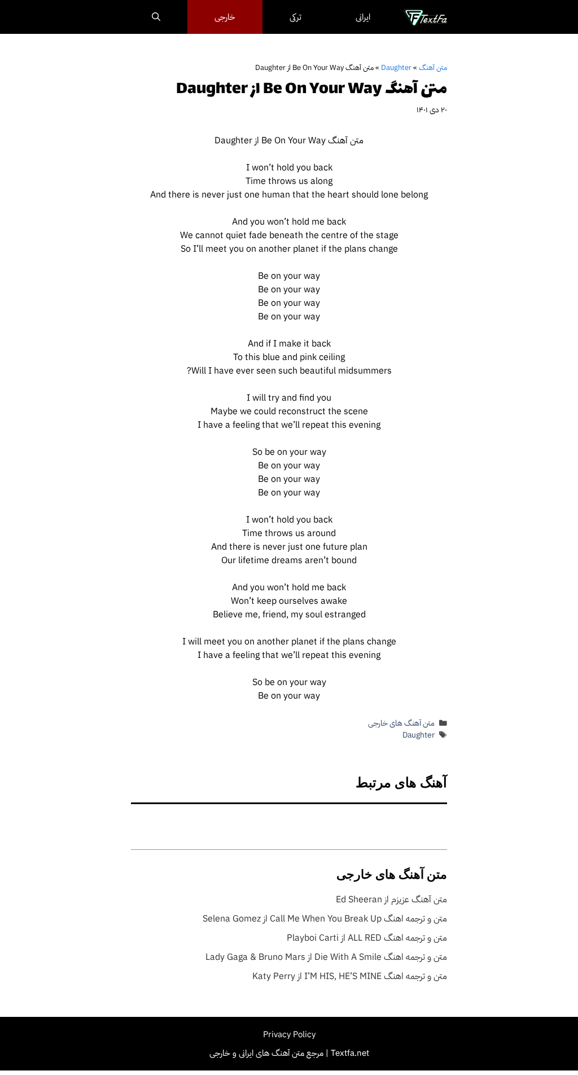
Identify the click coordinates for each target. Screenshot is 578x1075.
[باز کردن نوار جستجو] (156, 17)
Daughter (396, 67)
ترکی (295, 17)
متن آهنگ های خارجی (401, 723)
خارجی (224, 17)
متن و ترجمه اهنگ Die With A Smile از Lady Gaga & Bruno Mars (326, 957)
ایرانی (363, 17)
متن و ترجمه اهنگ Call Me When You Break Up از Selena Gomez (325, 918)
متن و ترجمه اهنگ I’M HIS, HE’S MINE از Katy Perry (349, 976)
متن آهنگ (433, 67)
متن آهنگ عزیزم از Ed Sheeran (391, 899)
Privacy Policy (289, 1034)
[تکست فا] (425, 17)
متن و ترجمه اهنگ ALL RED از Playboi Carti (367, 938)
